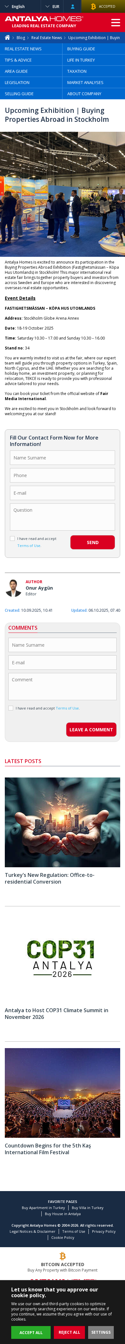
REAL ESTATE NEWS (23, 49)
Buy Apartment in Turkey (43, 1207)
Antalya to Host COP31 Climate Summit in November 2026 (56, 1014)
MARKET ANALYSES (85, 82)
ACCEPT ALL (31, 1332)
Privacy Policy (104, 1231)
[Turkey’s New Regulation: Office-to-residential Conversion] (62, 866)
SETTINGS (101, 1332)
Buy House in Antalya (63, 1213)
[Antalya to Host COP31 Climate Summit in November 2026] (62, 1001)
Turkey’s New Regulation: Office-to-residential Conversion (50, 878)
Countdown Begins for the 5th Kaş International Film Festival (48, 1149)
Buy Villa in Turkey (88, 1207)
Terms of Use (73, 1231)
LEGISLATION (17, 82)
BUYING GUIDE (81, 49)
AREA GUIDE (16, 71)
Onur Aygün (39, 588)
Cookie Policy (62, 1237)
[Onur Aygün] (13, 588)
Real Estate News (46, 37)
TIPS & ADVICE (18, 60)
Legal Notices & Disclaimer (32, 1231)
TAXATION (77, 71)
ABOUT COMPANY (84, 94)
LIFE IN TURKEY (81, 60)
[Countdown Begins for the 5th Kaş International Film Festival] (62, 1136)
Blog (21, 37)
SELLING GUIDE (19, 94)
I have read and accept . (36, 542)
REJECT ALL (69, 1332)
